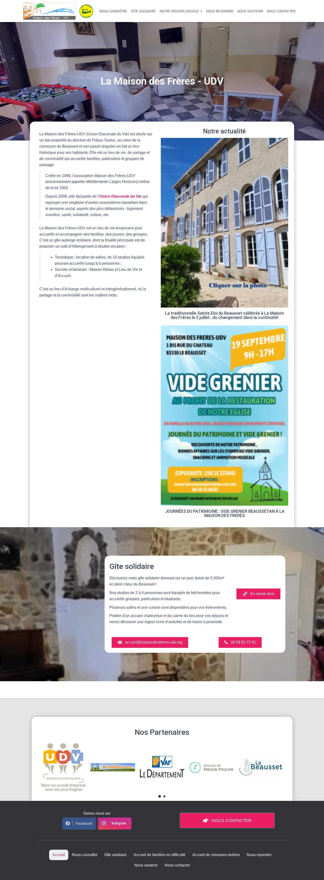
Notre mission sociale (180, 11)
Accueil (58, 855)
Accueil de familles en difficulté (159, 855)
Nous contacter (281, 11)
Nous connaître (113, 11)
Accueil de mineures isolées (216, 855)
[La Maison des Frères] (60, 11)
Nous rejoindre (220, 11)
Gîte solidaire (143, 11)
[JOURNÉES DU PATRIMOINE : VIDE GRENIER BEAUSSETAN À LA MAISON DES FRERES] (224, 423)
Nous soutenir (250, 11)
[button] (201, 11)
